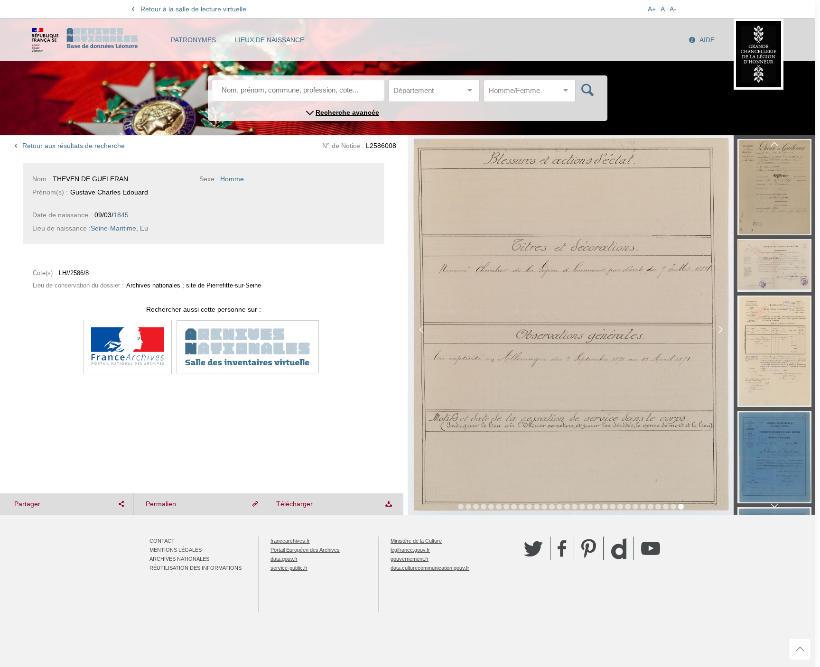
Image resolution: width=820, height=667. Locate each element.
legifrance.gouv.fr (410, 550)
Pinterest (588, 548)
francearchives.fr (290, 541)
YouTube (650, 548)
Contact (162, 541)
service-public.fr (289, 568)
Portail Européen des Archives (305, 550)
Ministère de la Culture (416, 541)
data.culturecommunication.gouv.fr (430, 568)
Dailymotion (618, 549)
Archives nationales (179, 559)
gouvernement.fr (410, 559)
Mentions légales (175, 550)
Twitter (533, 548)
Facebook (562, 548)
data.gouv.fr (284, 559)
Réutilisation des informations (195, 568)
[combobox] (436, 93)
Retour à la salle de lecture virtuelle (193, 9)
